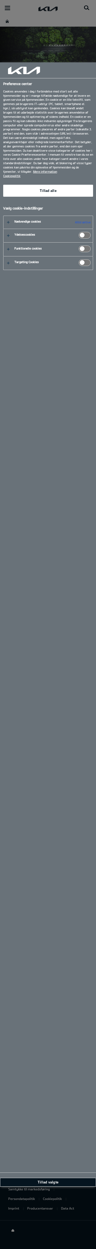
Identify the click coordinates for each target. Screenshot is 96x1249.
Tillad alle (48, 191)
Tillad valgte (48, 1182)
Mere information (45, 171)
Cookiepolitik (12, 176)
